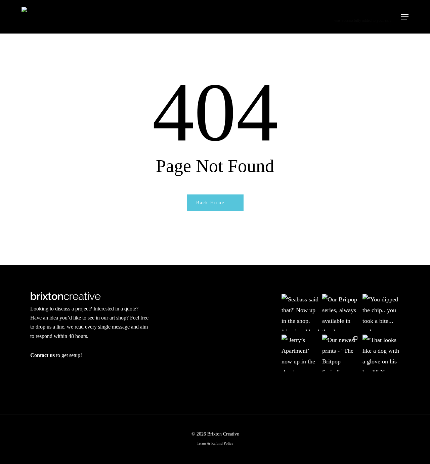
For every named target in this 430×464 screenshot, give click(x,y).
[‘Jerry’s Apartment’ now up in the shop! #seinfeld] (300, 353)
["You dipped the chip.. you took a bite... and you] (381, 312)
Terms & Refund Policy (215, 443)
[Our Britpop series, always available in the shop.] (340, 312)
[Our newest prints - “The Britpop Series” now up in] (340, 353)
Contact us (42, 355)
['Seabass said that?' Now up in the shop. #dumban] (300, 312)
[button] (404, 16)
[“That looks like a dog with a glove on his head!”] (381, 353)
